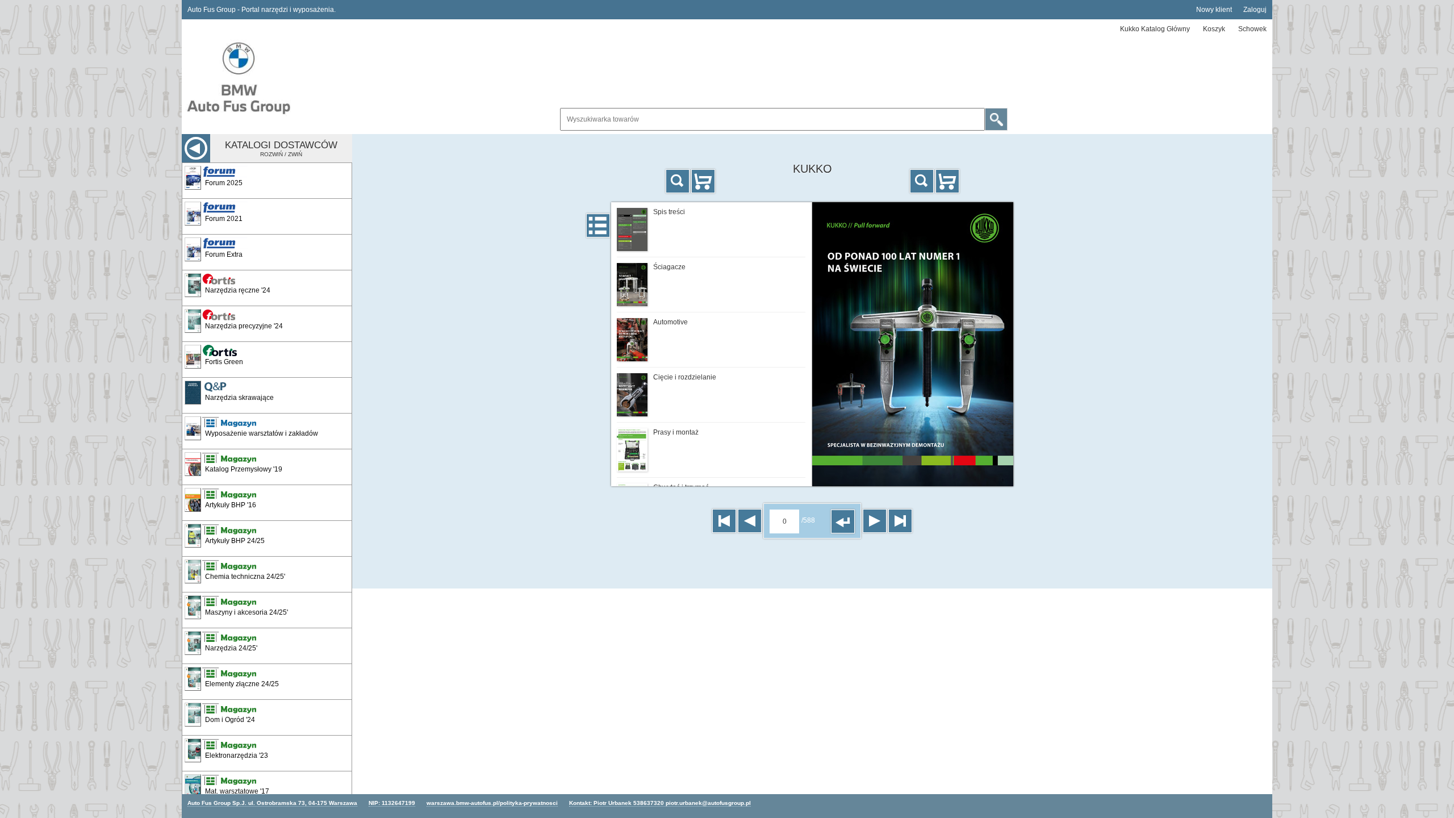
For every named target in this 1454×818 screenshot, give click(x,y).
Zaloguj (1255, 10)
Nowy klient (1214, 10)
